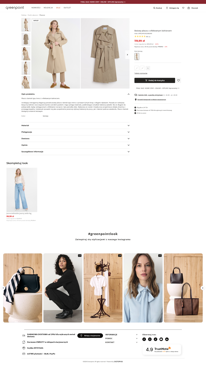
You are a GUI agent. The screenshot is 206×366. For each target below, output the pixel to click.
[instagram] (150, 339)
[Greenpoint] (15, 8)
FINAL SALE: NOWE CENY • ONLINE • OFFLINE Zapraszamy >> (157, 88)
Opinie (24, 145)
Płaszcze (42, 15)
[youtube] (161, 339)
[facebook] (144, 339)
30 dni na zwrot (141, 113)
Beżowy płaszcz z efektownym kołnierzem (153, 30)
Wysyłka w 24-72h (142, 107)
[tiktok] (155, 339)
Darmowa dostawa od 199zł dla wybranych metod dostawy (154, 110)
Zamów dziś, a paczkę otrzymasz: (157, 95)
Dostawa (25, 139)
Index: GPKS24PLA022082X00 (143, 33)
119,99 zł (139, 40)
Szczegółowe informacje (32, 152)
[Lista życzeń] (183, 8)
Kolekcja (23, 15)
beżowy (45, 116)
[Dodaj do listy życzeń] (178, 80)
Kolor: (138, 51)
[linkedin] (167, 339)
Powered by (110, 361)
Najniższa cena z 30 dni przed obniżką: (150, 47)
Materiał (25, 125)
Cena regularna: (146, 44)
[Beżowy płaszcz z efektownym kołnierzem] (25, 25)
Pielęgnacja (26, 132)
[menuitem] (37, 8)
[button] (121, 335)
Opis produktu (28, 94)
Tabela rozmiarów (140, 73)
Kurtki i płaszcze (33, 15)
